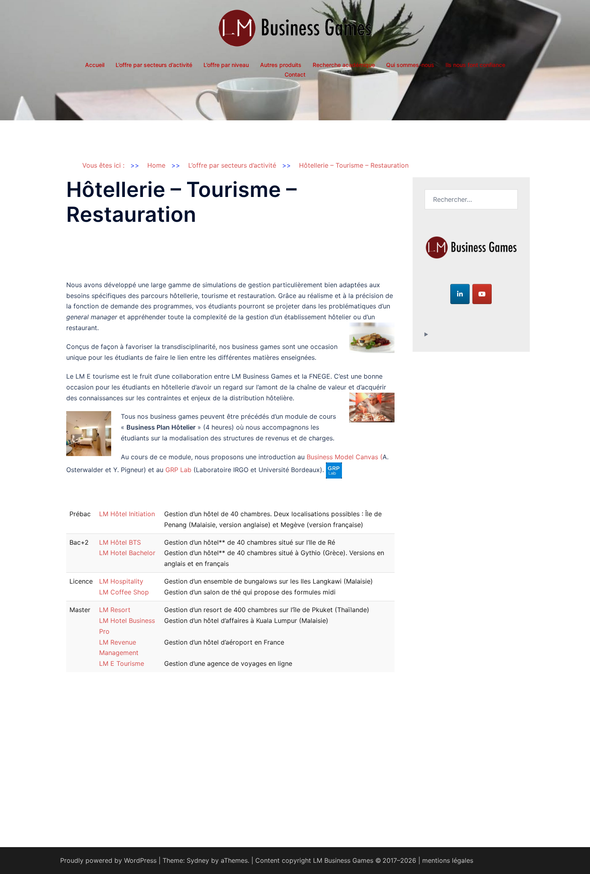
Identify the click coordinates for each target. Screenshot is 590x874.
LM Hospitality (121, 581)
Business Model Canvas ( (344, 457)
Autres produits (280, 64)
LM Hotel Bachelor (127, 553)
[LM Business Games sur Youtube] (482, 294)
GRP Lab (178, 470)
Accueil (94, 64)
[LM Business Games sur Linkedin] (460, 294)
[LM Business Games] (295, 30)
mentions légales (447, 860)
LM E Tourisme (121, 663)
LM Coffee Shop (124, 592)
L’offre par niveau (226, 64)
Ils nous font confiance (475, 64)
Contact (295, 74)
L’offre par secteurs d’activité (154, 64)
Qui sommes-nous (410, 64)
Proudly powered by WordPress (108, 860)
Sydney (198, 860)
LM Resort (114, 610)
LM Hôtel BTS (120, 542)
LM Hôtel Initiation (127, 514)
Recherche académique (344, 64)
